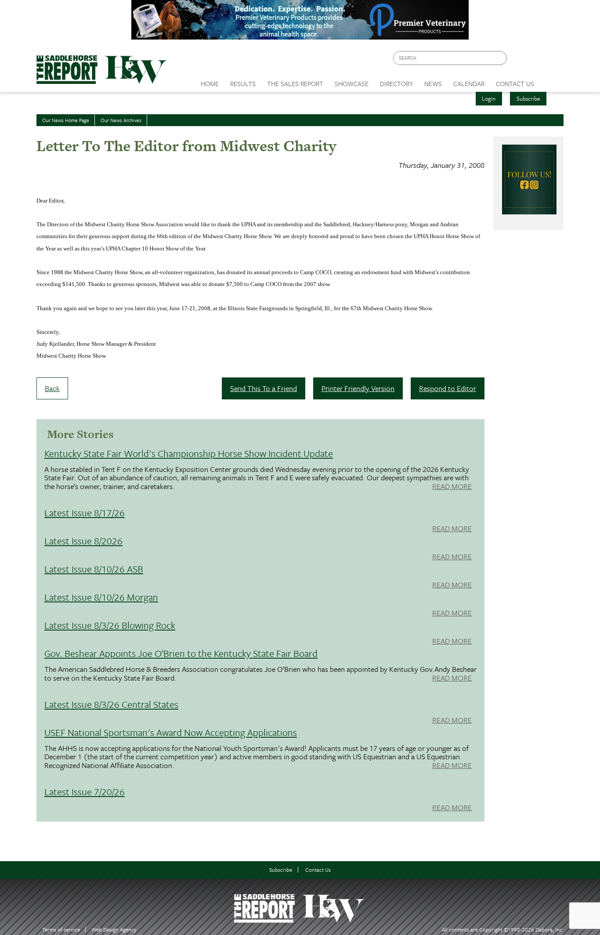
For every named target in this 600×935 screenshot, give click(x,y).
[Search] (500, 58)
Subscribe (528, 98)
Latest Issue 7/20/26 (84, 791)
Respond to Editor (447, 388)
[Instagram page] (551, 60)
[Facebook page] (518, 60)
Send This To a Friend (263, 388)
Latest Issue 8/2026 (83, 540)
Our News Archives (121, 120)
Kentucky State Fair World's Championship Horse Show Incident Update (188, 453)
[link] (210, 81)
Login (488, 98)
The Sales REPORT (295, 83)
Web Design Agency (114, 929)
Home (210, 83)
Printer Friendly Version (358, 388)
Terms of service (61, 929)
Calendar (468, 83)
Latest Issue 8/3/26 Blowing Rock (109, 625)
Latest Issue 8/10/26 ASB (93, 569)
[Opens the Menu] (552, 80)
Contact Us (318, 870)
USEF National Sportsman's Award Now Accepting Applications (170, 732)
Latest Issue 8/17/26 (84, 512)
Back (52, 388)
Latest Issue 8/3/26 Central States (111, 704)
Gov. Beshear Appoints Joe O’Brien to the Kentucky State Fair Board (181, 653)
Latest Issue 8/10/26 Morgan (101, 597)
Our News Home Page (65, 120)
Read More (452, 487)
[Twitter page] (534, 60)
